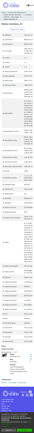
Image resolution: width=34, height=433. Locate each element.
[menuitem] (28, 5)
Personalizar (5, 426)
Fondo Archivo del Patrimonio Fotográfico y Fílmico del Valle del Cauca (13, 15)
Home (4, 12)
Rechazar (9, 430)
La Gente (28, 15)
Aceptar (24, 430)
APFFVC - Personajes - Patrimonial (13, 17)
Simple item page (17, 29)
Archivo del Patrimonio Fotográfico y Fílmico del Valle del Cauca (17, 12)
